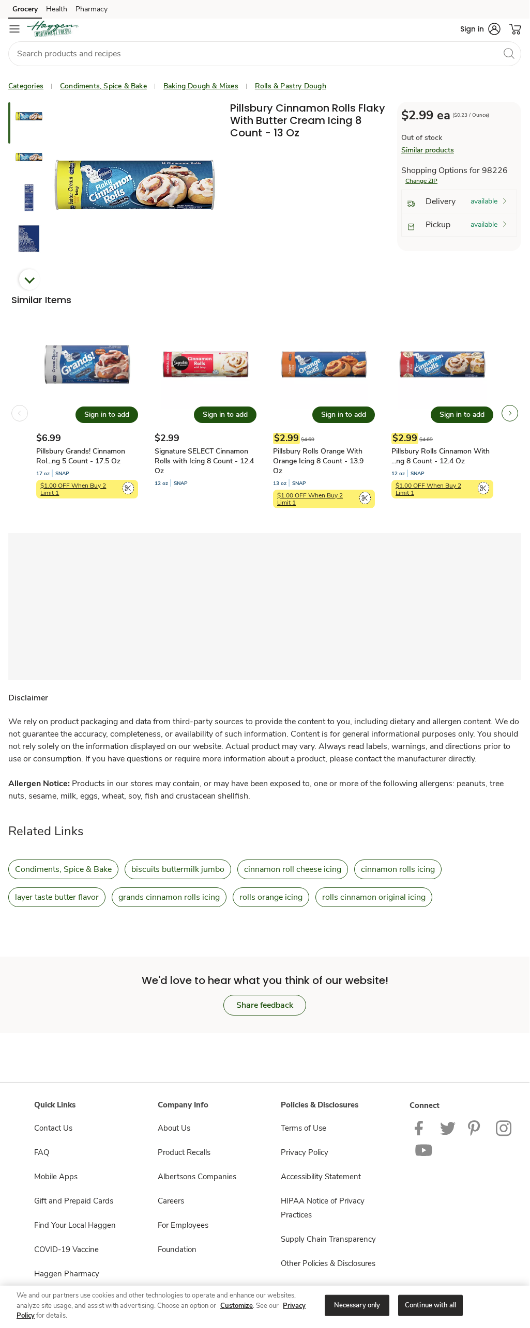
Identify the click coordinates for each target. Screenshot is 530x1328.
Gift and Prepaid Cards (73, 1201)
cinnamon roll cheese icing (292, 869)
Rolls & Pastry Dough (290, 86)
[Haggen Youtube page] (424, 1150)
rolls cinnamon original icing (374, 897)
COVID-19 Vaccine (66, 1249)
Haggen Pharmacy (66, 1274)
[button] (480, 29)
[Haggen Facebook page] (421, 1127)
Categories (25, 86)
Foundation (177, 1249)
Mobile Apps (56, 1176)
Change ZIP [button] (421, 181)
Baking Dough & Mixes (200, 86)
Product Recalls (184, 1152)
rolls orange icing (270, 897)
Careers (171, 1201)
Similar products (427, 150)
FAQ (41, 1152)
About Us (174, 1128)
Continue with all (430, 1304)
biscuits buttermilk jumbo (177, 869)
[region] (264, 1306)
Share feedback (264, 1005)
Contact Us (53, 1128)
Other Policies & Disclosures (328, 1263)
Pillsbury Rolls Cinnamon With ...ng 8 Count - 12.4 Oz (440, 456)
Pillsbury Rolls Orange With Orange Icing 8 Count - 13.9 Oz (318, 461)
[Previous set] (19, 413)
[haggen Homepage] (53, 29)
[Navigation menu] (14, 29)
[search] (509, 53)
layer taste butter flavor (57, 897)
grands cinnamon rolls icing (169, 897)
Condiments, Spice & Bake (103, 86)
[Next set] (510, 413)
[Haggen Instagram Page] (504, 1127)
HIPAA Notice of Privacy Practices (323, 1208)
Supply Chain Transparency (328, 1239)
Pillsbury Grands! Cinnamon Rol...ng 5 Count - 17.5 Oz (80, 456)
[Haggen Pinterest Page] (475, 1127)
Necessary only (357, 1304)
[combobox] (264, 53)
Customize (236, 1305)
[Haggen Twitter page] (447, 1127)
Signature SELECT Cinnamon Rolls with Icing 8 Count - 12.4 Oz (204, 461)
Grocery (25, 9)
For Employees (183, 1225)
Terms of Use (303, 1128)
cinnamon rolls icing (398, 869)
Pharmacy (91, 9)
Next (29, 279)
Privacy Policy (304, 1152)
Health (56, 9)
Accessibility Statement (321, 1176)
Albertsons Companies (197, 1176)
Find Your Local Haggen (75, 1225)
